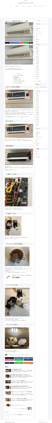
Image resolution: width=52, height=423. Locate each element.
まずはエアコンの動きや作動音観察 (18, 75)
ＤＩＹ (37, 26)
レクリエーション (38, 138)
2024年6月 (41, 52)
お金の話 (37, 30)
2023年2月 (41, 67)
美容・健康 (37, 39)
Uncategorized (38, 28)
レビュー (37, 35)
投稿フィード (38, 153)
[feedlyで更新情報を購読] (19, 363)
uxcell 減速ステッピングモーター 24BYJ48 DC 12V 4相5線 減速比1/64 (22, 275)
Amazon (14, 277)
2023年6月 (41, 63)
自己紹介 (37, 41)
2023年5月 (41, 65)
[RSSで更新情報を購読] (28, 363)
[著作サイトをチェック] (9, 363)
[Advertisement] (26, 13)
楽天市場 (18, 277)
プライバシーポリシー (39, 136)
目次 (18, 73)
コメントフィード (38, 155)
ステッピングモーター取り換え (18, 82)
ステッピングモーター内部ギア (18, 83)
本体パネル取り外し (16, 76)
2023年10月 (37, 106)
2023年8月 (41, 61)
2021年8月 (41, 74)
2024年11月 (41, 50)
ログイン (37, 151)
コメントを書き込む (19, 414)
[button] (31, 43)
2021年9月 (37, 119)
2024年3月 (41, 56)
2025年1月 (37, 95)
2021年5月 (41, 78)
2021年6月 (41, 76)
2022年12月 (41, 69)
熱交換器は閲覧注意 (16, 77)
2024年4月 (41, 54)
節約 (36, 37)
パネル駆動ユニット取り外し (17, 78)
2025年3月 (37, 93)
